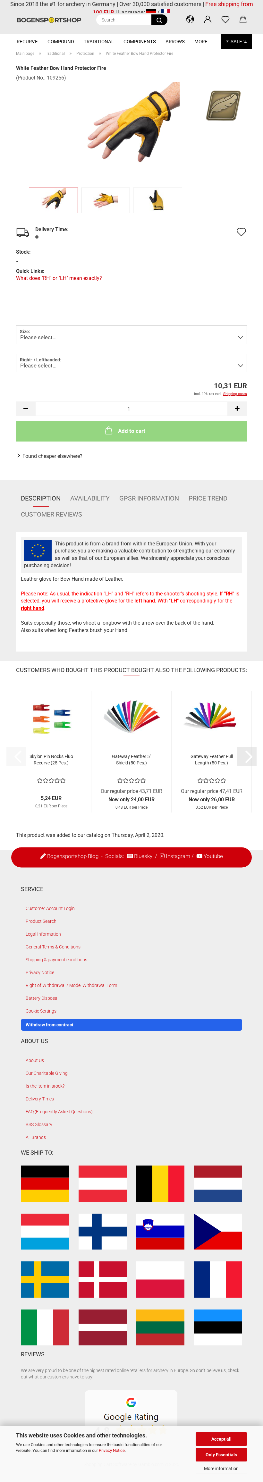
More (201, 42)
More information (221, 1468)
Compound (60, 42)
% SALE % (236, 42)
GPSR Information (149, 498)
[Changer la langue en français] (165, 12)
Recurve (27, 42)
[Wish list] (225, 19)
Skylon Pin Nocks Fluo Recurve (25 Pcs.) (51, 759)
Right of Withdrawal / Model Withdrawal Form (71, 985)
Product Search (41, 921)
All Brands (36, 1137)
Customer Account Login (50, 908)
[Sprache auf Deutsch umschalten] (151, 12)
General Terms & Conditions (53, 946)
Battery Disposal (42, 998)
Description (41, 498)
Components (139, 42)
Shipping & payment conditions (56, 959)
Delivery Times (40, 1098)
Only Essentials (221, 1454)
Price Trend (208, 498)
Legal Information (43, 934)
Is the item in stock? (45, 1086)
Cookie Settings (41, 1011)
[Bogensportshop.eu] (51, 20)
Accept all (221, 1439)
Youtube (213, 856)
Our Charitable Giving (47, 1073)
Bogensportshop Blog (72, 856)
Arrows (175, 42)
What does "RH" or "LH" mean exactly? (59, 278)
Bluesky (143, 856)
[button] (190, 19)
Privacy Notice (112, 1450)
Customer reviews (51, 514)
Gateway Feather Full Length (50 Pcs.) (212, 759)
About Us (35, 1060)
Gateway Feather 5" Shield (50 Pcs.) (131, 759)
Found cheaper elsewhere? (52, 456)
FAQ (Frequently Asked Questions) (59, 1111)
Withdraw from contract (49, 1024)
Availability (90, 498)
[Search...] (159, 19)
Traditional (99, 42)
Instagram (178, 856)
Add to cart (131, 431)
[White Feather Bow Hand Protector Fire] (131, 129)
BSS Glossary (39, 1124)
